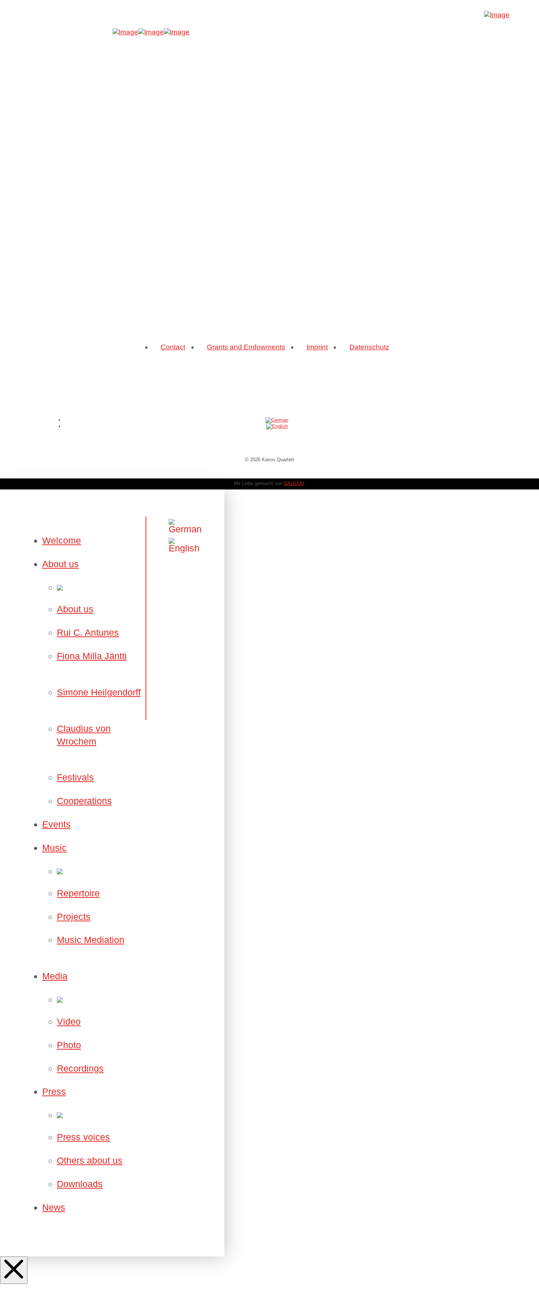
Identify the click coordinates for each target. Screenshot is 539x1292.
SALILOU (294, 483)
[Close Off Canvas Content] (13, 1270)
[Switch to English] (277, 426)
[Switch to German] (276, 420)
